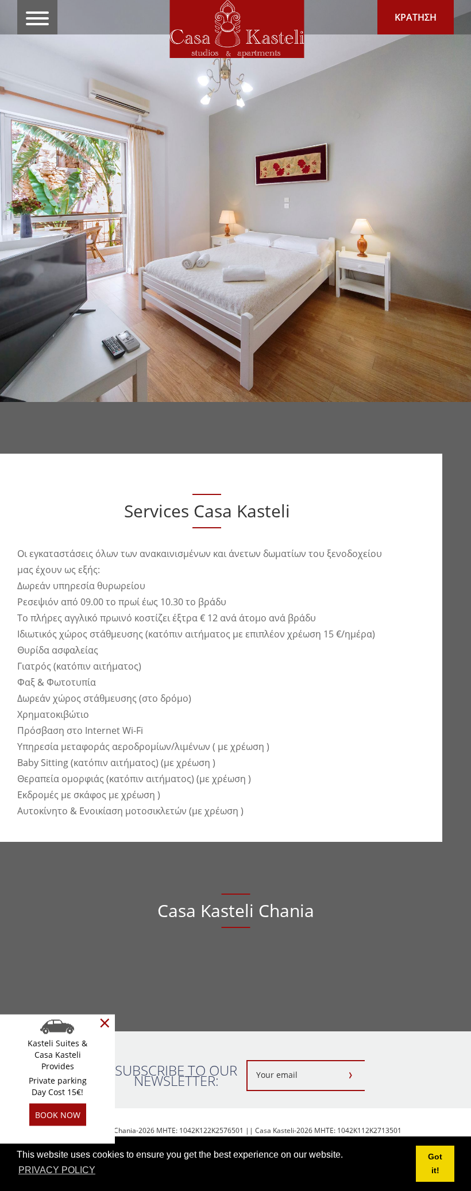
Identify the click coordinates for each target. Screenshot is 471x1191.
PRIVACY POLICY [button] (56, 1170)
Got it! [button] (435, 1163)
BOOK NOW (57, 1114)
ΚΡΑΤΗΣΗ (416, 17)
